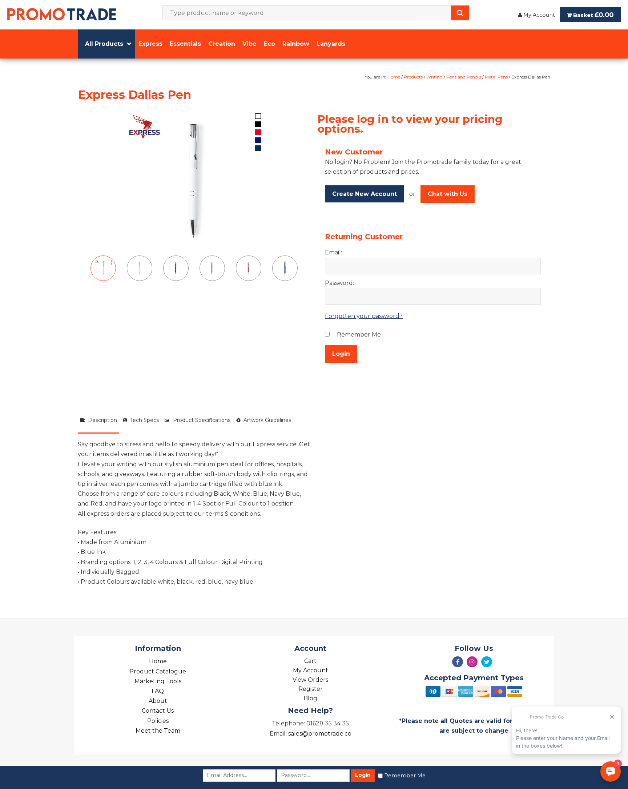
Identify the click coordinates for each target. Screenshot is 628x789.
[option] (194, 181)
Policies (158, 720)
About (158, 700)
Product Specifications (200, 420)
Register (310, 688)
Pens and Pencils (463, 77)
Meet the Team (158, 730)
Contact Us (158, 710)
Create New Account (364, 193)
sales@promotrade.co (319, 733)
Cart (310, 660)
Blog (310, 698)
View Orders (310, 679)
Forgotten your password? (364, 316)
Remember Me (405, 775)
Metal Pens (496, 77)
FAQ (158, 691)
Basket (592, 15)
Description (101, 420)
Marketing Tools (157, 681)
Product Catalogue (157, 671)
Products (413, 77)
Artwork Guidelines (266, 420)
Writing (434, 77)
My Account (538, 15)
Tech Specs (143, 420)
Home (393, 77)
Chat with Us (447, 193)
